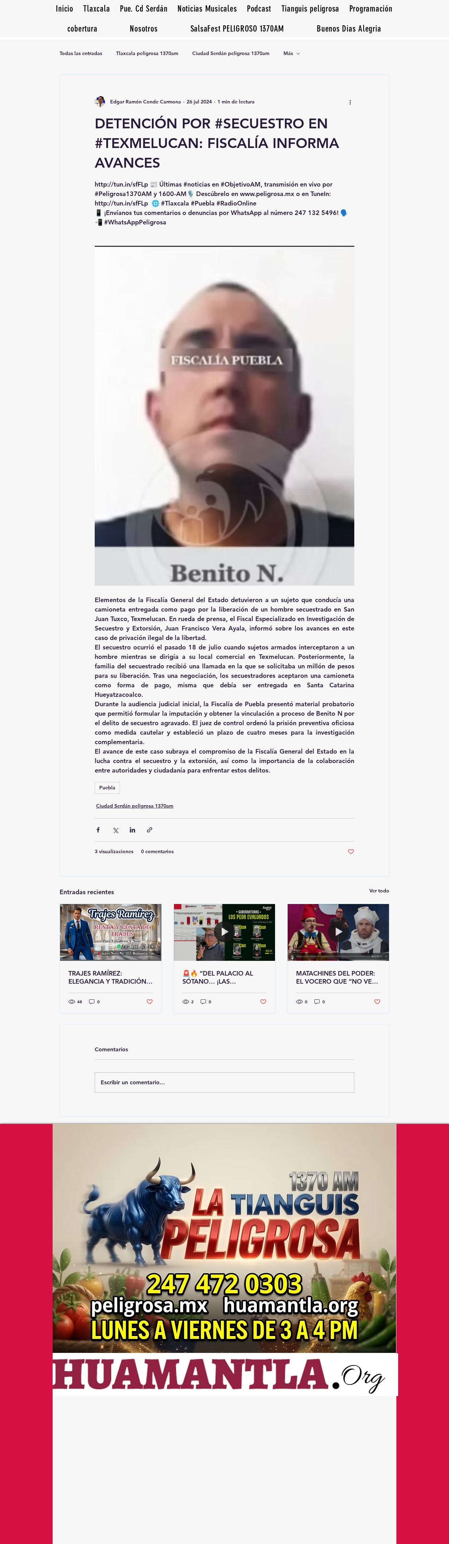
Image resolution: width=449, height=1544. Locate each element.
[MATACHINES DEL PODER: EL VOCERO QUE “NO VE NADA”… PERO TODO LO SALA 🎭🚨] (338, 932)
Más (288, 53)
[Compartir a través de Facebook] (98, 830)
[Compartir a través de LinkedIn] (132, 830)
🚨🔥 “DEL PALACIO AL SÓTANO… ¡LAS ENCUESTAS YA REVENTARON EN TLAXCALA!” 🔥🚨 (217, 977)
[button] (349, 28)
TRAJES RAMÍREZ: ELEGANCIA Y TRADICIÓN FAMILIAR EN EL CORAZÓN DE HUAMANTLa (109, 977)
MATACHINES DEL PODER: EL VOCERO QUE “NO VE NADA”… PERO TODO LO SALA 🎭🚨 (335, 977)
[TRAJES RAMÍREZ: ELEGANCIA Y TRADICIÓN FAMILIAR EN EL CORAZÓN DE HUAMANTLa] (110, 932)
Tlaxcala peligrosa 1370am (147, 53)
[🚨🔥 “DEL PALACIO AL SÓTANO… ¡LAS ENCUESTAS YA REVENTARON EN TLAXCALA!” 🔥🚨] (224, 932)
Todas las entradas (81, 53)
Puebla (107, 787)
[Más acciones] (350, 101)
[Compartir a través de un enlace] (149, 830)
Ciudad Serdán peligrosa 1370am (230, 53)
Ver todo (379, 891)
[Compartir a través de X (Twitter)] (115, 830)
